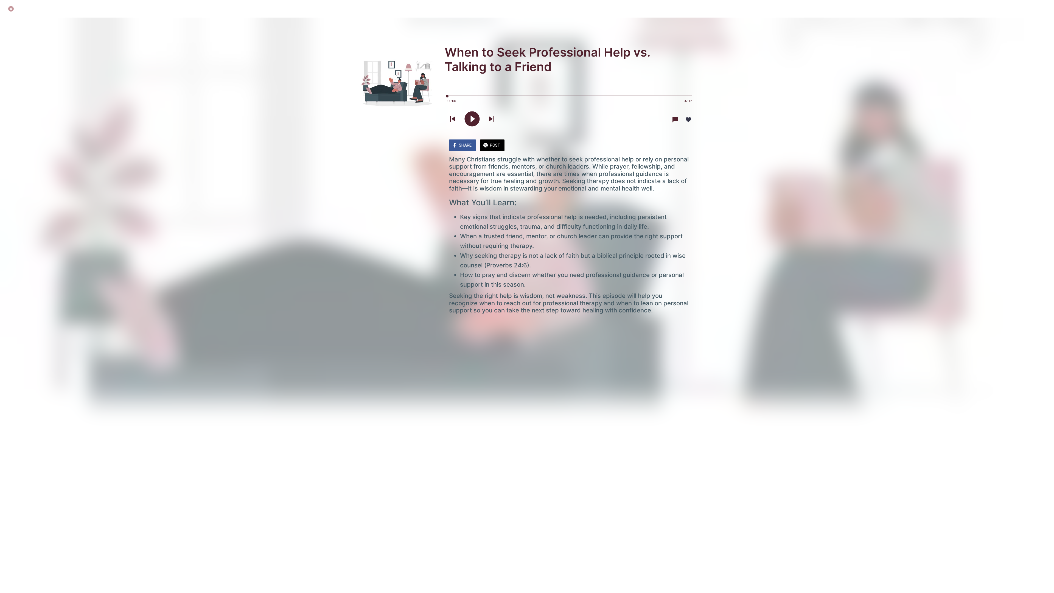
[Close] (11, 8)
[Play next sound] (491, 119)
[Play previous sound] (452, 119)
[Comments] (675, 119)
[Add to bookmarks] (688, 119)
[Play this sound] (472, 119)
